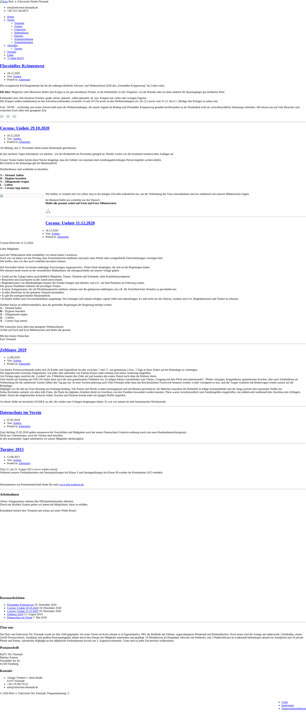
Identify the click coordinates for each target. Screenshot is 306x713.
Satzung (18, 35)
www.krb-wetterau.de (71, 484)
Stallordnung (21, 32)
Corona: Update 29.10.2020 (24, 128)
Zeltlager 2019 (13, 350)
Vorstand (19, 23)
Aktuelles (12, 45)
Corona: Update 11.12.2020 (70, 223)
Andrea (17, 76)
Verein (10, 19)
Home (10, 16)
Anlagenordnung (23, 39)
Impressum (288, 705)
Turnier (18, 48)
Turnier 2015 (12, 449)
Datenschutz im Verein (20, 412)
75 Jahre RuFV (15, 58)
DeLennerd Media (80, 693)
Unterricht (20, 29)
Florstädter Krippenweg (22, 65)
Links (10, 54)
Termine (11, 51)
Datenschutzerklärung (294, 708)
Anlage (18, 26)
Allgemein (24, 79)
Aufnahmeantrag (23, 42)
